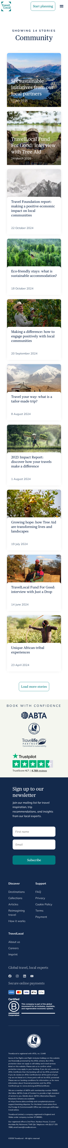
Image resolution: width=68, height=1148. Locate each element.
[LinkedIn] (24, 976)
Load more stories (34, 686)
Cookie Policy (43, 904)
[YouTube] (31, 976)
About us (14, 942)
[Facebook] (10, 976)
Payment (41, 917)
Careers (13, 948)
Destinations (16, 892)
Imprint (13, 954)
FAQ (38, 892)
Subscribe (34, 860)
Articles (13, 904)
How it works (16, 921)
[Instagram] (17, 976)
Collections (15, 898)
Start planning (43, 6)
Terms (39, 910)
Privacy (40, 898)
